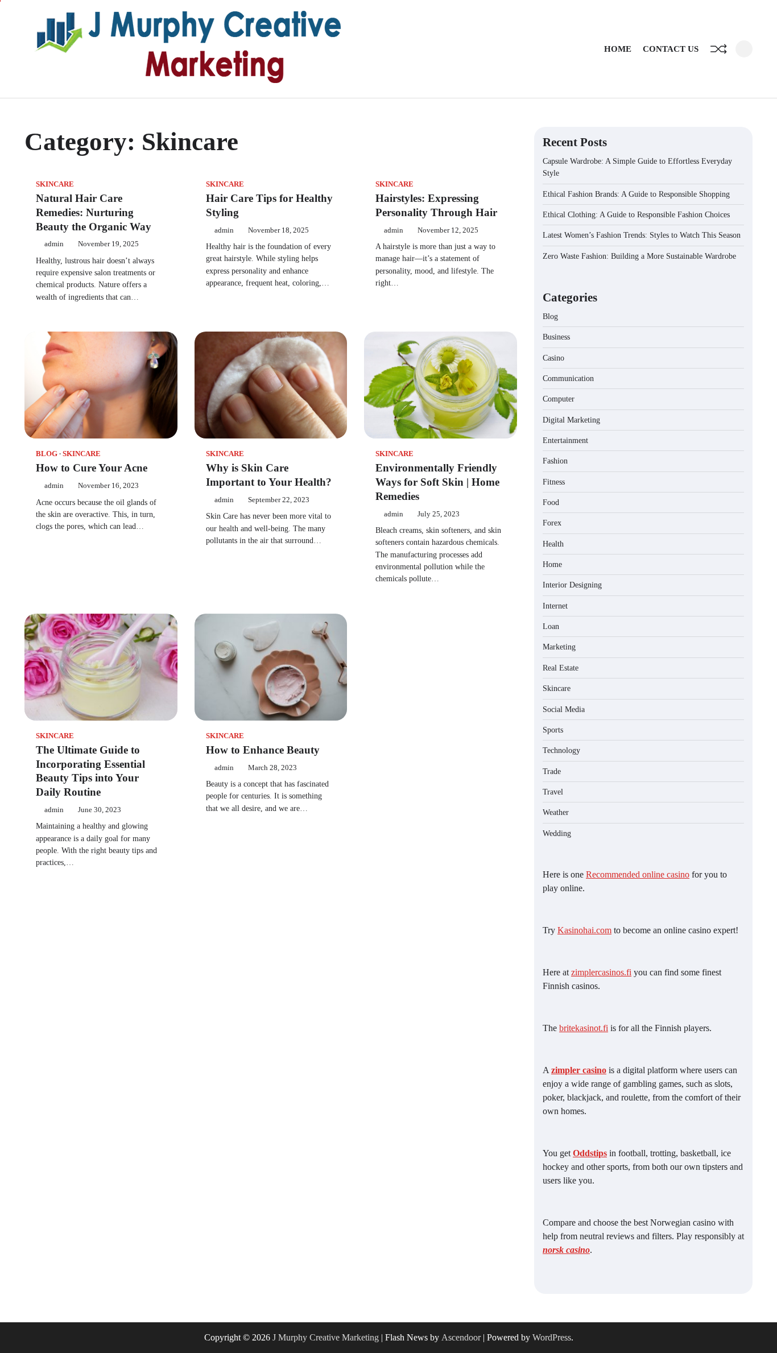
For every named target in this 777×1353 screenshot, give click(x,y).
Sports (553, 729)
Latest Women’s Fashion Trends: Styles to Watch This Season (642, 234)
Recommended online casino (637, 874)
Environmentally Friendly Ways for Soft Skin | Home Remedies (437, 482)
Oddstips (590, 1153)
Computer (559, 398)
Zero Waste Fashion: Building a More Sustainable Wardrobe (639, 255)
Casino (553, 357)
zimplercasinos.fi (601, 972)
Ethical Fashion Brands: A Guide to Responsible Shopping (636, 193)
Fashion (555, 460)
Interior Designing (572, 584)
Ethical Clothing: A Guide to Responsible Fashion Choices (636, 214)
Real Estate (560, 667)
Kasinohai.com (584, 930)
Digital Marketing (571, 419)
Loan (551, 626)
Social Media (564, 709)
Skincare (55, 184)
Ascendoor (461, 1337)
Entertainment (565, 440)
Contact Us (671, 48)
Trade (552, 771)
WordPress (551, 1337)
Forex (552, 522)
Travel (553, 791)
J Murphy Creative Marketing (325, 1337)
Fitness (554, 481)
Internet (555, 605)
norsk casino (566, 1250)
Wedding (557, 833)
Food (551, 502)
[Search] (744, 48)
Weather (556, 812)
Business (556, 336)
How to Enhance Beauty (263, 750)
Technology (561, 750)
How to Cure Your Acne (91, 468)
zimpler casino (578, 1070)
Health (553, 543)
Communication (568, 378)
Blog (46, 454)
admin (54, 244)
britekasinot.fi (583, 1028)
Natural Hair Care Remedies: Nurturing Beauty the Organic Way (93, 212)
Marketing (559, 646)
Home (617, 48)
